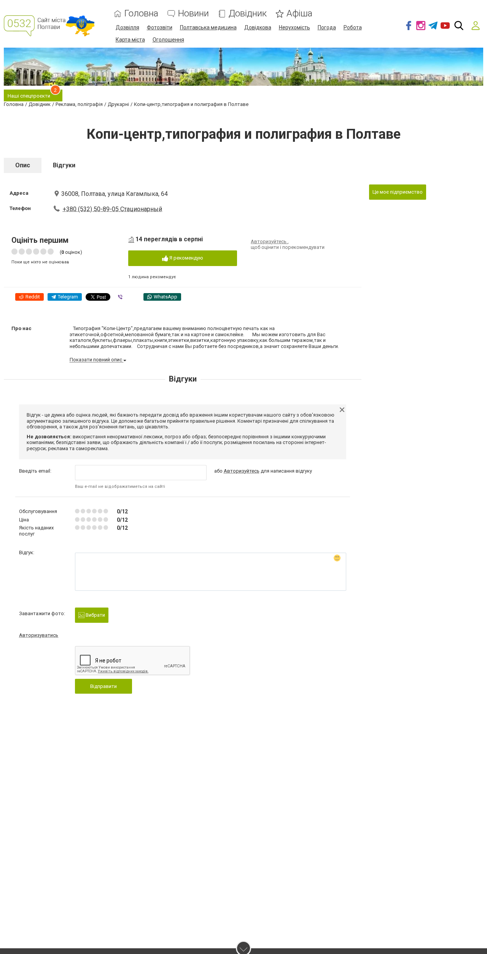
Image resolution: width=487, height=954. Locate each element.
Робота (353, 27)
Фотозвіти (159, 27)
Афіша (299, 13)
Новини (193, 13)
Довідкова (257, 27)
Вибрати (94, 615)
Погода (327, 27)
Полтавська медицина (208, 27)
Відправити (103, 686)
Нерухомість (294, 27)
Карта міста (130, 40)
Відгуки (64, 165)
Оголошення (168, 40)
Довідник (248, 13)
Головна (141, 13)
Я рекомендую (185, 258)
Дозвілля (127, 27)
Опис (22, 165)
